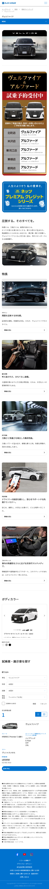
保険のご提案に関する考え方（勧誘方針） (24, 873)
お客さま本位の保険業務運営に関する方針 (24, 870)
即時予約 (6, 768)
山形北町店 (6, 759)
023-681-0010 (6, 763)
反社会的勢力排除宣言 (24, 867)
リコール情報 (23, 860)
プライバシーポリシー (24, 864)
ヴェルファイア (8, 16)
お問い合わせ (24, 877)
